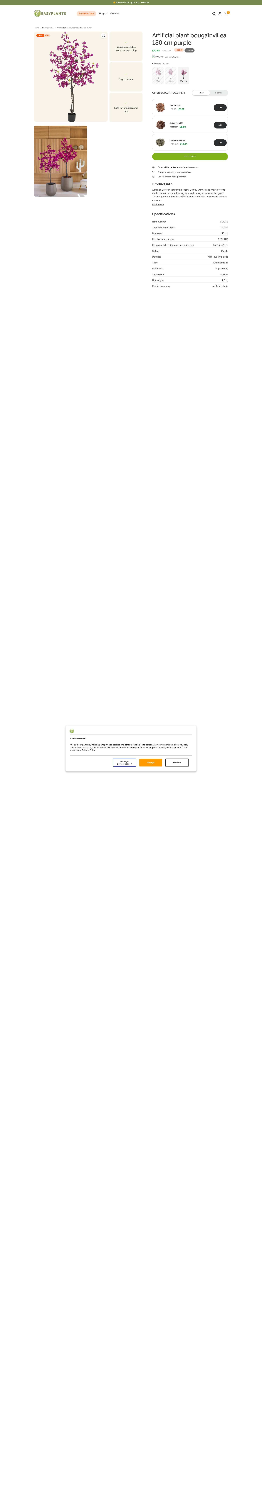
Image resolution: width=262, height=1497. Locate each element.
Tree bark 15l (175, 105)
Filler (201, 93)
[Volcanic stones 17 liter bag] (160, 142)
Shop (102, 13)
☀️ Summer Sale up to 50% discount (131, 2)
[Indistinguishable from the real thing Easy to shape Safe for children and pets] (71, 77)
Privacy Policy (88, 750)
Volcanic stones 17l (177, 140)
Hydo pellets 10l (176, 123)
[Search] (214, 13)
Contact (115, 13)
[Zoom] (103, 35)
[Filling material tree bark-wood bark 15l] (160, 106)
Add (220, 107)
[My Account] (220, 13)
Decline (177, 762)
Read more (158, 204)
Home (36, 28)
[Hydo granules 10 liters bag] (160, 124)
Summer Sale (86, 13)
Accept (151, 762)
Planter (218, 93)
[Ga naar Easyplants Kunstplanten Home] (53, 13)
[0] (225, 13)
